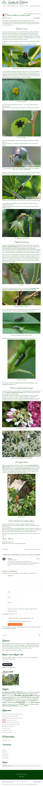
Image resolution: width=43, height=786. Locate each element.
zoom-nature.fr (5, 753)
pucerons (23, 543)
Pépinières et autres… (6, 740)
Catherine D (10, 558)
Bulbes (4, 695)
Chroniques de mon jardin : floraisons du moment (32, 13)
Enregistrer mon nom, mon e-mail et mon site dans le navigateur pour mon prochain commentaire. (23, 610)
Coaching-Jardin (10, 5)
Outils (7, 702)
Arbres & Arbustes (16, 692)
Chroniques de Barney (10, 695)
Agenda (4, 692)
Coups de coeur (31, 697)
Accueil (4, 5)
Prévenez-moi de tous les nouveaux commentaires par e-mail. (21, 618)
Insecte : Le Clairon (6, 728)
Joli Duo (12, 700)
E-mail (9, 597)
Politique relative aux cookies (32, 784)
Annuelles (8, 692)
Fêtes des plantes (16, 699)
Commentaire (11, 575)
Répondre (38, 558)
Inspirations (8, 700)
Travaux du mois (35, 704)
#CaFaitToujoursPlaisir (35, 5)
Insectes (3, 700)
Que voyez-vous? (9, 704)
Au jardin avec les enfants (34, 692)
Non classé (28, 700)
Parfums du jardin (12, 702)
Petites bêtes (10, 542)
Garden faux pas (23, 699)
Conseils (23, 697)
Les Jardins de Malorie (15, 2)
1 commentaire (37, 18)
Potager (4, 704)
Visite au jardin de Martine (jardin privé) (11, 724)
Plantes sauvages (35, 702)
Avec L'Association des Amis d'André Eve (12, 693)
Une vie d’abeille (5, 13)
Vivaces (15, 706)
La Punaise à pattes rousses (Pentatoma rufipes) (12, 714)
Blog (17, 5)
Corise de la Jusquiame (7, 732)
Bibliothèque (29, 693)
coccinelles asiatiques (19, 528)
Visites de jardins (7, 706)
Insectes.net (4, 751)
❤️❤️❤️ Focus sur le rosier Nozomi (9, 720)
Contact (27, 5)
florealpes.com (5, 755)
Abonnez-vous (7, 664)
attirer (13, 543)
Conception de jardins (16, 697)
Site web (9, 602)
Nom (9, 592)
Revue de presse (16, 704)
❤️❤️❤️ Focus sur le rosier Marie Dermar (10, 722)
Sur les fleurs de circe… (7, 730)
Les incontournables (18, 700)
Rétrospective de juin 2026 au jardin (9, 716)
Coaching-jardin (8, 697)
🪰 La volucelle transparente (8, 726)
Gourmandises (29, 699)
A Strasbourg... (25, 692)
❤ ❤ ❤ (26, 706)
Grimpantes (35, 699)
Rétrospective (28, 704)
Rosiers (22, 704)
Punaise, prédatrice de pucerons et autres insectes (12, 718)
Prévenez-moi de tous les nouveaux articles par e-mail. (20, 621)
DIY (35, 697)
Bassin (24, 693)
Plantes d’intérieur (27, 702)
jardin (20, 543)
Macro (24, 700)
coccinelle (17, 543)
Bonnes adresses (34, 693)
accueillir (9, 543)
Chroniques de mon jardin (23, 695)
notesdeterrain (5, 758)
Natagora (4, 749)
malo (4, 18)
